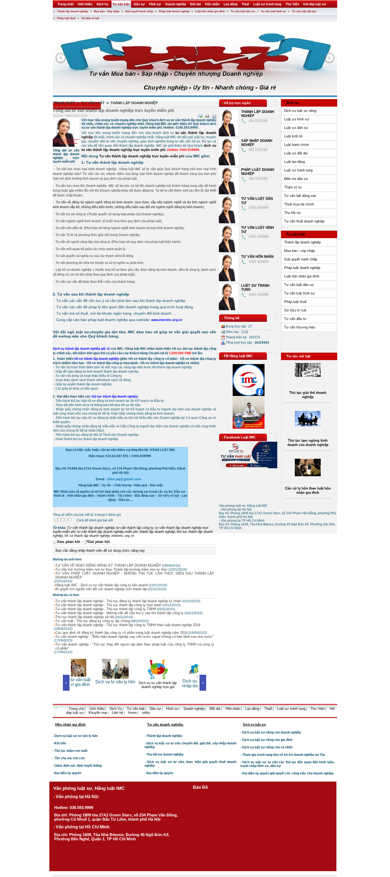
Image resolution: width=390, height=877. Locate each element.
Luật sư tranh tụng (298, 170)
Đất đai (215, 709)
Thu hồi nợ (292, 213)
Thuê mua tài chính (299, 204)
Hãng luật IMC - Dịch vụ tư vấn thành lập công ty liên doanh (101, 585)
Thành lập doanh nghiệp (72, 11)
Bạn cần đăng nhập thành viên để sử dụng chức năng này (100, 551)
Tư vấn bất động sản (300, 196)
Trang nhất (64, 103)
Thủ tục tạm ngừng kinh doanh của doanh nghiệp (307, 442)
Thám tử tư (293, 187)
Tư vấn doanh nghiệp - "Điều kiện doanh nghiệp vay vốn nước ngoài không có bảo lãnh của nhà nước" (134, 637)
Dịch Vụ (116, 709)
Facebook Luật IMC (239, 437)
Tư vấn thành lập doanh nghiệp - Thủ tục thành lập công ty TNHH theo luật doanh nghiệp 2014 (127, 625)
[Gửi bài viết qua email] (200, 116)
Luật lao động (294, 162)
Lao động (252, 709)
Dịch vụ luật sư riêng (300, 111)
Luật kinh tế (293, 136)
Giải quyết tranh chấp (139, 11)
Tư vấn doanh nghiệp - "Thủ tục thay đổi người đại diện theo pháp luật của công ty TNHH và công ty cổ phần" (134, 646)
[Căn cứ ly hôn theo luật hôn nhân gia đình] (308, 475)
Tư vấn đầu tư (295, 319)
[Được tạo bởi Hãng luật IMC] (50, 717)
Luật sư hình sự (296, 119)
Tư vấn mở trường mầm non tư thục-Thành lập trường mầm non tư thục (111, 569)
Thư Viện (317, 709)
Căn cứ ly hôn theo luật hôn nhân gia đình (308, 490)
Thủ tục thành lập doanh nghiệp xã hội (84, 617)
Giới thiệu (97, 709)
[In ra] (207, 116)
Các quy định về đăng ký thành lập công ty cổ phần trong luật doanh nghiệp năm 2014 (121, 633)
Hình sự (172, 709)
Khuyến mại (98, 713)
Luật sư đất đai (295, 153)
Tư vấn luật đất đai (304, 11)
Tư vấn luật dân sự (243, 11)
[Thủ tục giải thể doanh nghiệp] (308, 376)
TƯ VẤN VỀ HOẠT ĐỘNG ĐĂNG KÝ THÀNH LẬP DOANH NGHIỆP (108, 565)
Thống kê (231, 318)
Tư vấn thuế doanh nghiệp (304, 221)
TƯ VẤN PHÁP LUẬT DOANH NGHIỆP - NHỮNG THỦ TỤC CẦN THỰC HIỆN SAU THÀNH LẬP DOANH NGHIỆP (134, 575)
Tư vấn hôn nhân (257, 257)
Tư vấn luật (93, 103)
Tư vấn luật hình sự (273, 11)
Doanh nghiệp (194, 709)
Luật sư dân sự (296, 128)
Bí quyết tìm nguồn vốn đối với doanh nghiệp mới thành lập (101, 589)
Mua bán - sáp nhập (299, 251)
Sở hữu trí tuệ (90, 18)
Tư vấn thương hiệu (299, 327)
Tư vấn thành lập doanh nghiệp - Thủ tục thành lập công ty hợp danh (108, 605)
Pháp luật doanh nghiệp (174, 11)
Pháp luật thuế (66, 18)
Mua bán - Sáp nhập (106, 11)
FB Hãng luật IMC (238, 356)
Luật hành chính (296, 145)
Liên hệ (117, 713)
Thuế (268, 709)
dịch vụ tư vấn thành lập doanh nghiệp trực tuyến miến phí (148, 148)
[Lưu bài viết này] (214, 116)
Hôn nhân (233, 709)
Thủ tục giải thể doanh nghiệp (307, 395)
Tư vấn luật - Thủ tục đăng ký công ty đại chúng (92, 621)
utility (146, 713)
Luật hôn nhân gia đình (210, 11)
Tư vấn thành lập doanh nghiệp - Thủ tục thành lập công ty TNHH (105, 609)
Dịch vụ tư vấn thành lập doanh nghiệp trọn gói (135, 685)
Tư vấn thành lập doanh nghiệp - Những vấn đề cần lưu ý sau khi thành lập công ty (119, 613)
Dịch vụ (292, 103)
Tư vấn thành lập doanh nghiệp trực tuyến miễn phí (141, 156)
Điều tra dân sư (296, 179)
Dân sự (155, 709)
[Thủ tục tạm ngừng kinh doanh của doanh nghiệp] (308, 425)
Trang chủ (77, 709)
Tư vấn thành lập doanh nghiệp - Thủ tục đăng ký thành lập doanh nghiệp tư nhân (118, 601)
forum (132, 713)
